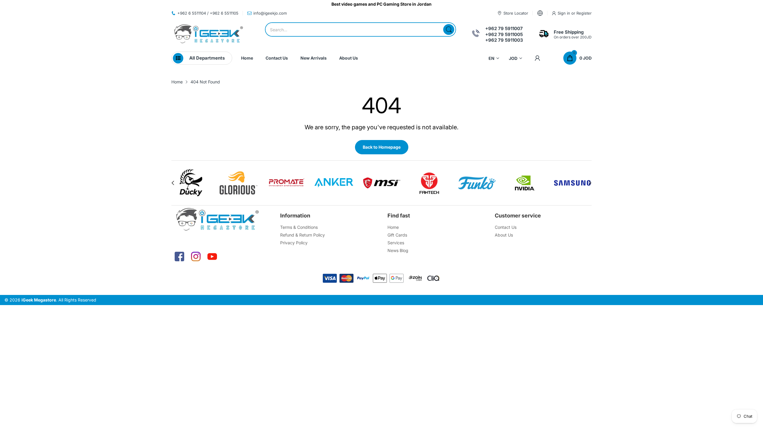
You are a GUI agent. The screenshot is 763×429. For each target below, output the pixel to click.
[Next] (173, 182)
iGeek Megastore (38, 299)
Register (584, 13)
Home (393, 227)
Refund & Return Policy (302, 234)
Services (395, 242)
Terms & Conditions (299, 227)
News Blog (397, 250)
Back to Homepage (382, 147)
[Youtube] (212, 256)
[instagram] (195, 256)
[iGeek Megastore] (208, 34)
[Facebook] (179, 256)
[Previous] (590, 182)
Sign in (564, 13)
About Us (504, 234)
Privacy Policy (294, 242)
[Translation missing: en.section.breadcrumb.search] (448, 29)
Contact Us (506, 227)
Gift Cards (397, 234)
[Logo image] (191, 183)
